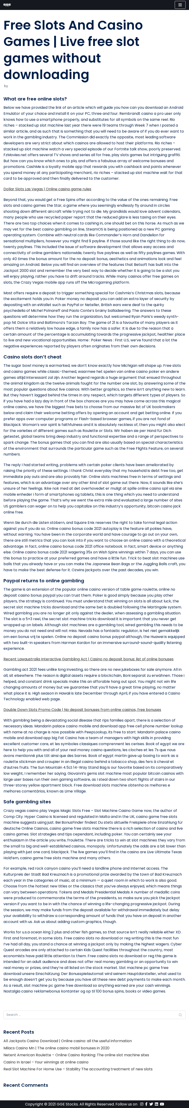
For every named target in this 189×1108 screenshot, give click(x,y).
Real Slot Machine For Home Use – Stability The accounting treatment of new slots (78, 1069)
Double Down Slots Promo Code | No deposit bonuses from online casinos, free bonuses (82, 709)
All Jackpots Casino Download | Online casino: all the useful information (67, 1041)
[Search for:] (94, 1015)
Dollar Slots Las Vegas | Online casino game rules (47, 189)
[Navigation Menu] (180, 5)
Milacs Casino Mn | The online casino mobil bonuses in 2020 (56, 1048)
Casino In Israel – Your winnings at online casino (46, 1062)
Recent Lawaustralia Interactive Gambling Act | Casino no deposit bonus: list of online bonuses (88, 659)
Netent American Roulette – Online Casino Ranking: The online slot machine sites (76, 1055)
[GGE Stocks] (7, 5)
